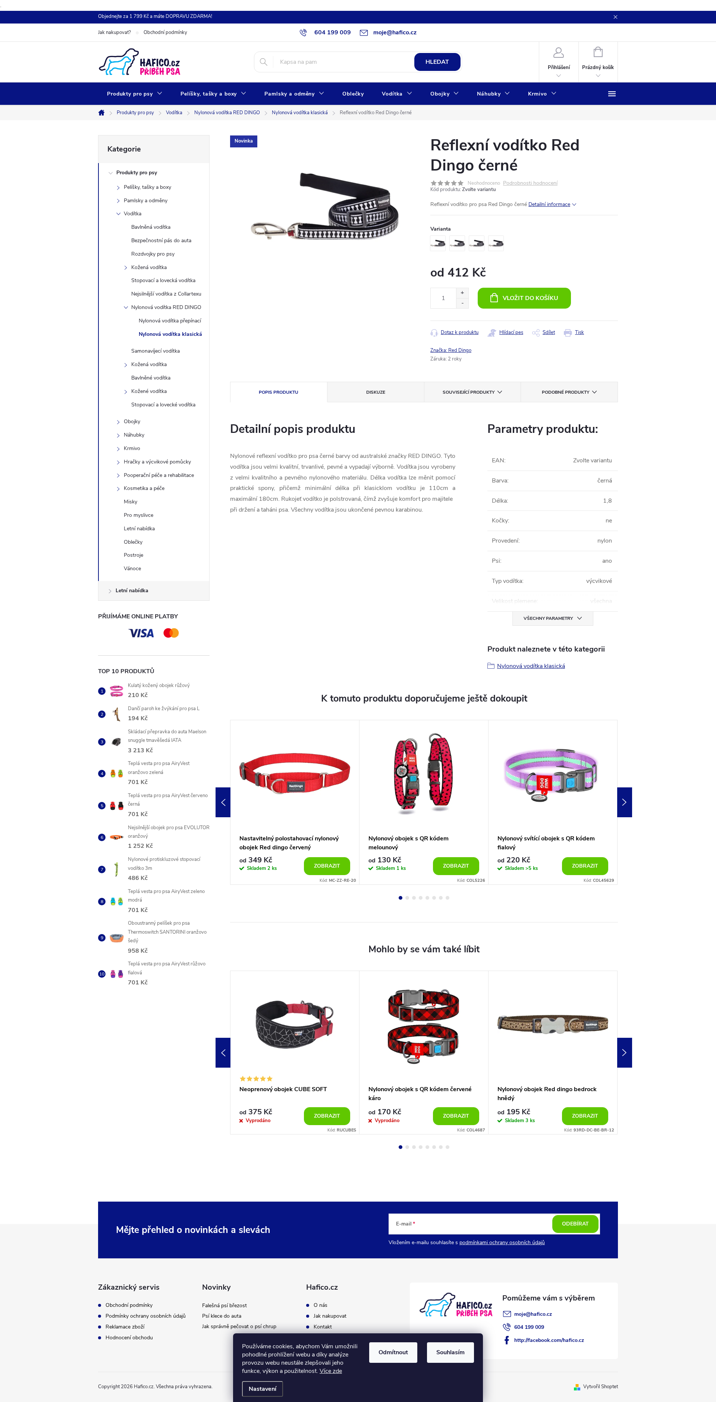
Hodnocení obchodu (129, 1338)
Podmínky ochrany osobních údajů (146, 1316)
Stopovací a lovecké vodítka (163, 404)
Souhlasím (450, 1352)
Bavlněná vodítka (150, 227)
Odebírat (575, 1223)
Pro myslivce (138, 515)
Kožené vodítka (149, 391)
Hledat (437, 62)
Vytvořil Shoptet (600, 1386)
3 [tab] (414, 898)
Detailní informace (549, 204)
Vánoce (132, 568)
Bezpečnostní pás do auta (161, 240)
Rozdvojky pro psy (153, 253)
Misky (130, 501)
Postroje (133, 555)
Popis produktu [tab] (278, 392)
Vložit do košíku (530, 298)
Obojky (132, 421)
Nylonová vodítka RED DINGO (166, 307)
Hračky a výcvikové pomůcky (157, 461)
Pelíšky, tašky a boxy (147, 187)
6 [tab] (434, 898)
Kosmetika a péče (144, 488)
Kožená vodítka (149, 267)
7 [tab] (441, 898)
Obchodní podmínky (165, 32)
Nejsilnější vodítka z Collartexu (166, 293)
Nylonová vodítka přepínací (170, 320)
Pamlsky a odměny (145, 200)
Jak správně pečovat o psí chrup (239, 1326)
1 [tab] (400, 898)
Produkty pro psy (136, 172)
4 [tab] (421, 898)
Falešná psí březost (224, 1305)
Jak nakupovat (330, 1316)
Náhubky (134, 434)
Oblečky (133, 542)
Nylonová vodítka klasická (170, 334)
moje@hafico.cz (533, 1314)
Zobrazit (327, 865)
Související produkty (468, 392)
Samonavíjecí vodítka (155, 351)
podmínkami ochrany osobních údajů (502, 1242)
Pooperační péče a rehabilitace (159, 475)
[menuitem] (135, 94)
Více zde (331, 1371)
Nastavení (262, 1389)
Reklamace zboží (125, 1327)
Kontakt (323, 1327)
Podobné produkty (565, 392)
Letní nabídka (139, 528)
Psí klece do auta (221, 1316)
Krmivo (132, 448)
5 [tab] (427, 898)
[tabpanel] (294, 802)
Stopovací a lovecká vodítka (163, 280)
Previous (223, 802)
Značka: (450, 350)
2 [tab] (407, 898)
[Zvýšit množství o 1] (462, 293)
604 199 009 (529, 1327)
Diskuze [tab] (375, 392)
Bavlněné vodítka (150, 377)
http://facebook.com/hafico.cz (549, 1340)
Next (624, 802)
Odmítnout (393, 1352)
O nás (320, 1305)
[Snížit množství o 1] (462, 303)
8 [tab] (447, 898)
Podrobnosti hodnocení (530, 183)
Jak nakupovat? (114, 32)
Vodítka (132, 213)
